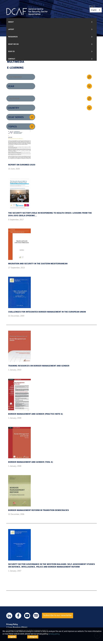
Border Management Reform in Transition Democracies (38, 510)
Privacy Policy (12, 624)
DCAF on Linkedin (9, 616)
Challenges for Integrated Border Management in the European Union (47, 311)
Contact (11, 58)
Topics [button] (12, 126)
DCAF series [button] (16, 117)
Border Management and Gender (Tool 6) (30, 462)
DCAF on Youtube (27, 616)
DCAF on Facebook (18, 616)
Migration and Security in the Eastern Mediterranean (37, 263)
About (11, 22)
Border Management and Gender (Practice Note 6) (35, 413)
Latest (11, 29)
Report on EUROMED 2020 (21, 164)
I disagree (33, 636)
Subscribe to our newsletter (57, 615)
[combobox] (96, 10)
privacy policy (54, 633)
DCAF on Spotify (36, 616)
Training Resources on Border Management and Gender (38, 365)
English (94, 10)
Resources (13, 36)
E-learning (15, 68)
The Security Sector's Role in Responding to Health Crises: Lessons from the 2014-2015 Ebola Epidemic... (50, 214)
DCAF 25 (11, 51)
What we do (13, 44)
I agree (12, 636)
